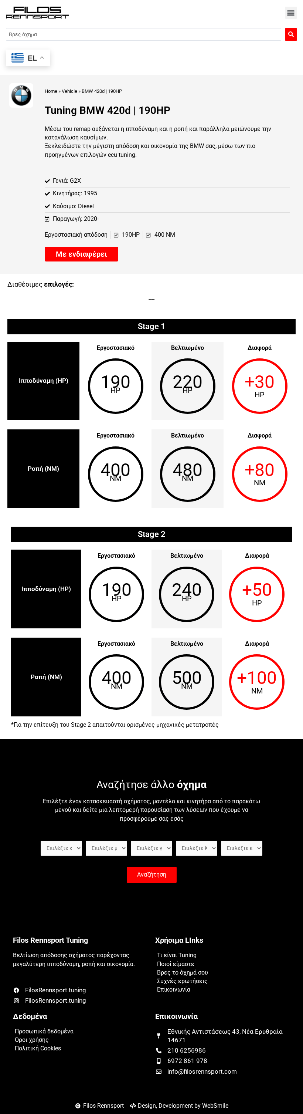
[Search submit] (291, 34)
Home (51, 91)
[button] (291, 13)
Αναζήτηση (151, 874)
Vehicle (69, 91)
